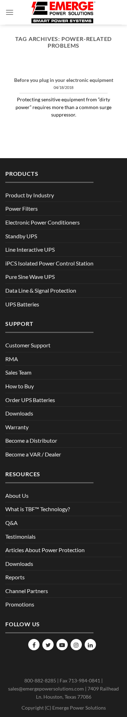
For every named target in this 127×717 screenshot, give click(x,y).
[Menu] (9, 12)
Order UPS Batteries (30, 399)
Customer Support (27, 345)
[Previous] (16, 69)
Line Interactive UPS (30, 249)
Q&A (11, 522)
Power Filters (21, 208)
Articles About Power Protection (45, 549)
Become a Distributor (31, 440)
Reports (15, 577)
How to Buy (19, 386)
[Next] (110, 69)
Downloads (19, 413)
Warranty (17, 427)
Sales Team (18, 372)
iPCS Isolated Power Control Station (49, 263)
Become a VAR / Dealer (33, 454)
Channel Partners (26, 590)
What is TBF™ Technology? (37, 509)
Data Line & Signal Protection (40, 290)
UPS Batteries (22, 304)
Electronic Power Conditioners (42, 222)
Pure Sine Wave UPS (30, 276)
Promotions (19, 604)
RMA (11, 358)
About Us (17, 495)
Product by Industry (29, 195)
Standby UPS (21, 236)
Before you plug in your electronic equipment (63, 80)
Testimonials (20, 536)
